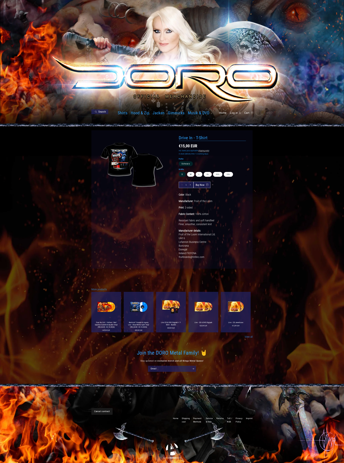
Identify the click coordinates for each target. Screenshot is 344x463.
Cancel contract (102, 411)
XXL (219, 175)
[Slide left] (89, 311)
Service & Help (209, 420)
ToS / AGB (229, 420)
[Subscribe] (193, 369)
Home (223, 112)
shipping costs (203, 150)
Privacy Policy (239, 420)
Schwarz (186, 164)
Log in (234, 112)
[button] (99, 111)
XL (209, 175)
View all (249, 336)
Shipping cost (186, 420)
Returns (220, 418)
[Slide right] (255, 311)
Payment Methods (197, 420)
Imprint (249, 418)
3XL (230, 175)
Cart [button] (248, 112)
